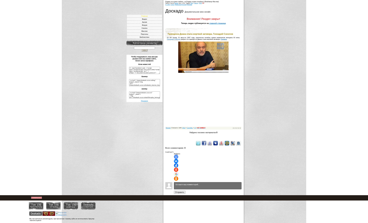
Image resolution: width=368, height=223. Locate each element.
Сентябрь (190, 128)
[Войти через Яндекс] (176, 170)
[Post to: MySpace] (215, 143)
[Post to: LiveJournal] (233, 143)
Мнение (168, 128)
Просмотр (144, 101)
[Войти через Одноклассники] (176, 178)
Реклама (189, 4)
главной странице (217, 23)
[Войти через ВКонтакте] (176, 161)
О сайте (167, 4)
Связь (172, 4)
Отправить (179, 192)
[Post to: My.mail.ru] (227, 143)
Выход (196, 3)
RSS (200, 3)
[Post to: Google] (210, 143)
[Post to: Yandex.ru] (221, 143)
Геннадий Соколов (173, 39)
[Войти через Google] (176, 174)
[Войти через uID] (176, 157)
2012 (183, 128)
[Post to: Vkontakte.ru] (238, 143)
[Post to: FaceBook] (204, 143)
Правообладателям (180, 4)
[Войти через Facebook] (176, 165)
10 (195, 128)
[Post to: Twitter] (198, 143)
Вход (191, 3)
